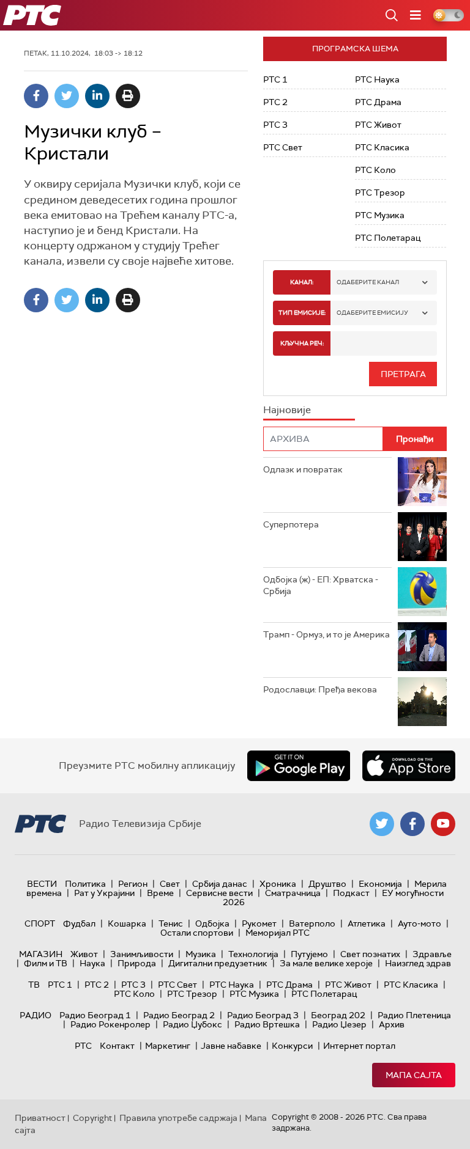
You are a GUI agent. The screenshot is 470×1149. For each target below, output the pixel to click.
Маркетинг (167, 1045)
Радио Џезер (339, 1024)
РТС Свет (282, 147)
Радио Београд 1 (95, 1015)
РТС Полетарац (387, 237)
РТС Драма (378, 102)
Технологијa (253, 954)
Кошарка (127, 923)
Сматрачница (293, 892)
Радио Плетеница (414, 1015)
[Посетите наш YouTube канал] (443, 824)
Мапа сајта (414, 1075)
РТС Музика (380, 215)
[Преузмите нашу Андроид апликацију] (298, 766)
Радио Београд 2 (179, 1015)
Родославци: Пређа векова (320, 689)
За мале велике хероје (326, 963)
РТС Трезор (380, 192)
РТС (83, 1045)
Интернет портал (359, 1045)
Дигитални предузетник (217, 963)
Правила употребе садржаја (178, 1117)
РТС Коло (375, 169)
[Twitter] (66, 96)
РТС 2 (275, 102)
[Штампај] (128, 96)
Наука (92, 963)
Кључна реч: (302, 343)
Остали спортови (196, 932)
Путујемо (309, 954)
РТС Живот (378, 124)
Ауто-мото (419, 923)
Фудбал (79, 923)
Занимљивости (141, 954)
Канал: (301, 282)
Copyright (92, 1117)
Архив (392, 1024)
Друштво (327, 883)
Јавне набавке (231, 1045)
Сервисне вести (219, 892)
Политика (85, 883)
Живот (84, 954)
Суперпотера (291, 524)
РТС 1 (275, 79)
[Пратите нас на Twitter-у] (382, 824)
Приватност (40, 1117)
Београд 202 (338, 1015)
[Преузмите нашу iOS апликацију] (408, 766)
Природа (137, 963)
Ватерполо (312, 923)
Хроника (277, 883)
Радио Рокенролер (110, 1024)
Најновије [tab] (287, 409)
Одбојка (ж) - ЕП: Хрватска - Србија (320, 585)
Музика (200, 954)
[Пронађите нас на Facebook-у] (412, 824)
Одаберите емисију (372, 313)
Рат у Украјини (104, 892)
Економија (380, 883)
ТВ (34, 984)
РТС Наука (377, 79)
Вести (42, 883)
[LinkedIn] (97, 96)
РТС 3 (275, 124)
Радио (35, 1015)
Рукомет (259, 923)
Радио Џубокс (192, 1024)
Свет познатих (370, 954)
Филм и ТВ (45, 963)
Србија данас (219, 883)
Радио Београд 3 (263, 1015)
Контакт (117, 1045)
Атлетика (367, 923)
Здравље (432, 954)
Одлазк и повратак (303, 469)
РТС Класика (382, 147)
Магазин (40, 954)
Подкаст (351, 892)
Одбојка (212, 923)
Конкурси (292, 1045)
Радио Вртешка (267, 1024)
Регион (132, 883)
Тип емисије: (302, 313)
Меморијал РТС (277, 932)
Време (160, 892)
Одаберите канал (368, 282)
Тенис (171, 923)
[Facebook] (36, 96)
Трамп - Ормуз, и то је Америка (326, 634)
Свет (170, 883)
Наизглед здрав (418, 963)
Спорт (39, 923)
